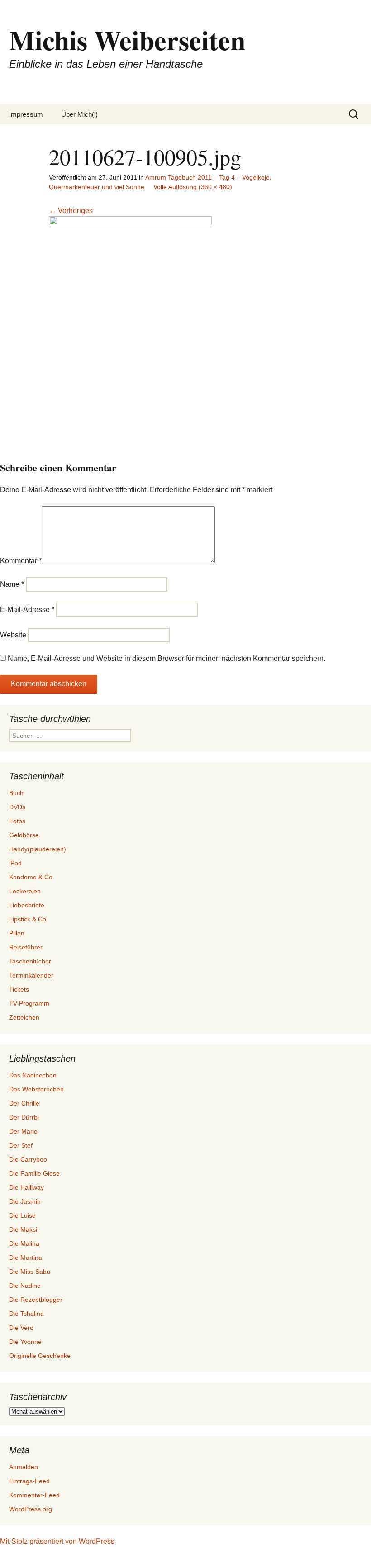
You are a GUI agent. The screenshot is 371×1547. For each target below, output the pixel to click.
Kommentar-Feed (34, 1495)
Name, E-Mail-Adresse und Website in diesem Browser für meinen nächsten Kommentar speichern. (166, 658)
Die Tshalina (26, 1313)
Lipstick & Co (27, 919)
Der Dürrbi (24, 1117)
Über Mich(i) (79, 114)
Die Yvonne (25, 1341)
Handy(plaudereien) (37, 849)
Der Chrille (24, 1103)
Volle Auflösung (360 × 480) (192, 186)
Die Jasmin (25, 1201)
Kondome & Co (30, 877)
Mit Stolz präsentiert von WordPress (57, 1541)
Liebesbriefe (26, 905)
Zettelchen (24, 1017)
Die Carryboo (28, 1159)
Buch (16, 793)
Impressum (26, 114)
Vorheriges (71, 210)
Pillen (16, 933)
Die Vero (21, 1327)
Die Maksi (23, 1229)
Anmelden (23, 1467)
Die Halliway (26, 1187)
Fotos (17, 821)
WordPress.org (30, 1509)
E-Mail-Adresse (27, 609)
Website (13, 635)
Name (12, 584)
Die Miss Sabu (29, 1271)
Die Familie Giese (34, 1173)
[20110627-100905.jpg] (130, 324)
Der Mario (23, 1131)
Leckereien (25, 891)
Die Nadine (25, 1285)
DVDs (17, 807)
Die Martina (25, 1257)
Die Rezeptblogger (35, 1299)
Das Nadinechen (33, 1075)
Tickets (19, 989)
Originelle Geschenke (40, 1355)
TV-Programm (29, 1003)
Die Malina (24, 1243)
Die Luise (22, 1215)
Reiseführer (26, 947)
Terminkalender (31, 975)
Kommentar (21, 561)
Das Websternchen (36, 1089)
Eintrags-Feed (29, 1481)
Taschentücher (30, 961)
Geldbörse (24, 835)
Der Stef (21, 1145)
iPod (15, 863)
